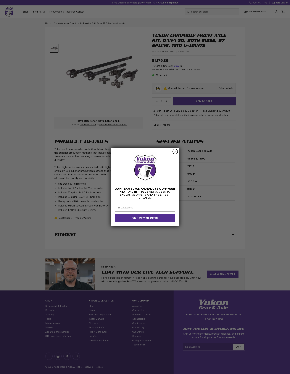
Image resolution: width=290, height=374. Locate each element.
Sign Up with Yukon (145, 217)
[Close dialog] (175, 151)
